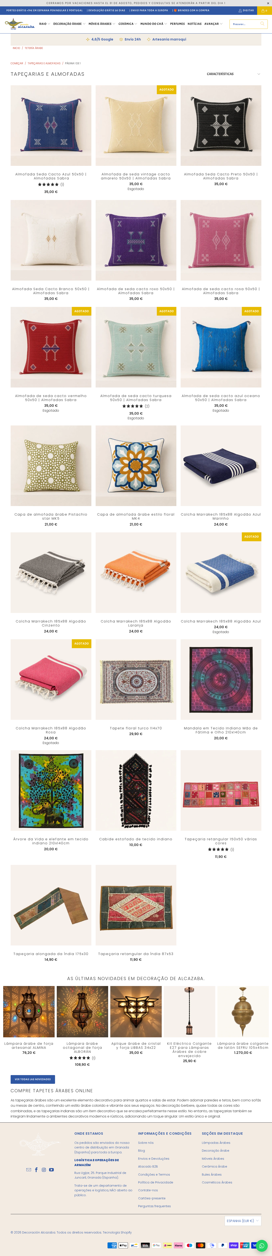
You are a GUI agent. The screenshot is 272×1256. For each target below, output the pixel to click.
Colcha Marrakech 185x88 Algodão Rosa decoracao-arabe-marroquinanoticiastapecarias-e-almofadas (51, 679)
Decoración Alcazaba (38, 1232)
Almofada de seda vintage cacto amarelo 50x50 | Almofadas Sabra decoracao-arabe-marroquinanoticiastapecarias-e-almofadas (136, 125)
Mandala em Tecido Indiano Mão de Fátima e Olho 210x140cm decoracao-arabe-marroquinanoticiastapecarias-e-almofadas (221, 679)
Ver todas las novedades (33, 1079)
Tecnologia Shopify (117, 1232)
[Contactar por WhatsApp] (262, 1246)
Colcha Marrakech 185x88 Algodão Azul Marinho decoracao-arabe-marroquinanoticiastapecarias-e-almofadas (221, 465)
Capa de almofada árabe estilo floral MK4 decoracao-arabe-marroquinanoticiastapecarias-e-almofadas (136, 465)
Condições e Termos (154, 1174)
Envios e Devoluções (153, 1159)
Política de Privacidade (155, 1182)
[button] (45, 24)
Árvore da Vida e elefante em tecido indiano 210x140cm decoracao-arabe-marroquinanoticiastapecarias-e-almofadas (51, 790)
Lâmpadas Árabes (216, 1143)
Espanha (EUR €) (240, 1220)
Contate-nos (148, 1190)
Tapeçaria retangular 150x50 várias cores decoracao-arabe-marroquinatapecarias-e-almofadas (221, 790)
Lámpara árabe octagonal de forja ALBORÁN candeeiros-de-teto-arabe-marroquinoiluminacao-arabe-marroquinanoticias (82, 1011)
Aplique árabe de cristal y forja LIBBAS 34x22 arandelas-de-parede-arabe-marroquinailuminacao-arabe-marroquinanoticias (136, 1011)
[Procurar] (262, 24)
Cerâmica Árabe (214, 1166)
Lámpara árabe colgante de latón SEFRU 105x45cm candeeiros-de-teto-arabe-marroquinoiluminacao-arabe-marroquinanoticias (243, 1011)
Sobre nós (146, 1143)
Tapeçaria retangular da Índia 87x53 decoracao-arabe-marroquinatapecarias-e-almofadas (136, 905)
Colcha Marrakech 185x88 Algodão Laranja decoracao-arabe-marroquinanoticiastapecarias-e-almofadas (136, 572)
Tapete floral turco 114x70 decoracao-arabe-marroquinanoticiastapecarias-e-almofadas (136, 679)
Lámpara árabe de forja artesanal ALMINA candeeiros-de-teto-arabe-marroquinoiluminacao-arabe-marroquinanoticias (29, 1011)
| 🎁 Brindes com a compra (191, 10)
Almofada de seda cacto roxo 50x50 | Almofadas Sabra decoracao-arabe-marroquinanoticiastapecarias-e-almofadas (136, 240)
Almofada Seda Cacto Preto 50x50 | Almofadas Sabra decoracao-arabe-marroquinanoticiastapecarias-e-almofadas (221, 125)
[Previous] (8, 1026)
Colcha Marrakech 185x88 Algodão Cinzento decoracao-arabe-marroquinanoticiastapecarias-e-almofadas (51, 572)
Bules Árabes (212, 1174)
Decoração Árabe (215, 1150)
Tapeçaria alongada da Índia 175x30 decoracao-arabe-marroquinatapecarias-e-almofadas (51, 905)
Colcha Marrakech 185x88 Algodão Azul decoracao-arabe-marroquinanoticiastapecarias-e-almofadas (221, 572)
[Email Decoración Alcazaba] (29, 1170)
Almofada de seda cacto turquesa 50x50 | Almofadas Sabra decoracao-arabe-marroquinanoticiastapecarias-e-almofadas (136, 347)
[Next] (255, 1027)
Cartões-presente (152, 1198)
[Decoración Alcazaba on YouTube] (51, 1170)
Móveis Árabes (213, 1159)
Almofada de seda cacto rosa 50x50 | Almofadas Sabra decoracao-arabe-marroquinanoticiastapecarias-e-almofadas (221, 240)
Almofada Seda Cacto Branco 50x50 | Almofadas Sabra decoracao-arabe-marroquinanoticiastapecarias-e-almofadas (51, 240)
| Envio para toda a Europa (148, 10)
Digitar (248, 10)
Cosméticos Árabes (217, 1182)
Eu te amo (51, 134)
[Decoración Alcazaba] (19, 24)
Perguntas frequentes (154, 1206)
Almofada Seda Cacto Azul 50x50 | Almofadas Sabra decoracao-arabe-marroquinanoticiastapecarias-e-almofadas (51, 125)
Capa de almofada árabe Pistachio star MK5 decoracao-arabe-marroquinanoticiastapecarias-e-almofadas (51, 465)
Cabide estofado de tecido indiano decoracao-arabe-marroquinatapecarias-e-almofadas (136, 790)
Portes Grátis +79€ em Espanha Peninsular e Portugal (44, 10)
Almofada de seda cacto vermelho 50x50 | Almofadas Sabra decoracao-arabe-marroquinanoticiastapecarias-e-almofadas (51, 347)
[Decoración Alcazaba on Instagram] (44, 1170)
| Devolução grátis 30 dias (106, 10)
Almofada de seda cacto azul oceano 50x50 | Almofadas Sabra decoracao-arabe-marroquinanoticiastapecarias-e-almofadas (221, 347)
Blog (141, 1150)
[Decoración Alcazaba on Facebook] (36, 1170)
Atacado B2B (148, 1166)
